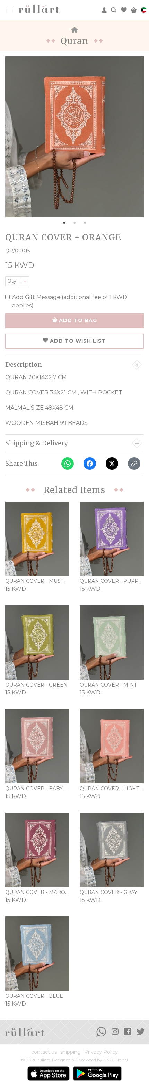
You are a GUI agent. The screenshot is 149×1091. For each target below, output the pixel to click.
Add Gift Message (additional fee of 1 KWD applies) (69, 301)
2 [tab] (74, 222)
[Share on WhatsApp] (67, 463)
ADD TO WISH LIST (78, 341)
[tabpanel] (74, 136)
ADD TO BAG (78, 320)
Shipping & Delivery (36, 443)
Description (23, 364)
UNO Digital (115, 1059)
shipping (70, 1052)
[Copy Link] (134, 463)
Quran (74, 41)
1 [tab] (64, 222)
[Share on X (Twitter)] (112, 463)
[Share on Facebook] (90, 463)
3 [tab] (84, 222)
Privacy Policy (101, 1052)
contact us (44, 1052)
